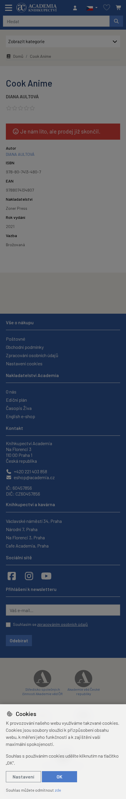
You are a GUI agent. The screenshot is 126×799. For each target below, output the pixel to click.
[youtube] (46, 576)
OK (59, 776)
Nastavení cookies (24, 363)
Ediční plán (16, 400)
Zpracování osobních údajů (32, 355)
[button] (92, 8)
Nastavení (23, 776)
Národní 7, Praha (22, 529)
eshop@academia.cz (34, 477)
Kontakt (14, 428)
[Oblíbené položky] (107, 7)
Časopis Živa (19, 408)
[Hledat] (116, 21)
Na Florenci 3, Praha (25, 537)
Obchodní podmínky (25, 347)
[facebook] (12, 576)
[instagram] (29, 576)
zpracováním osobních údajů (62, 624)
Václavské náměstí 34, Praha (34, 521)
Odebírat (19, 640)
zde (58, 790)
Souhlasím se (50, 624)
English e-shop (20, 416)
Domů (18, 56)
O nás (11, 391)
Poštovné (15, 339)
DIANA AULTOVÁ (22, 96)
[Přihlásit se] (76, 8)
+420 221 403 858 (30, 471)
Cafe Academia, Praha (27, 545)
